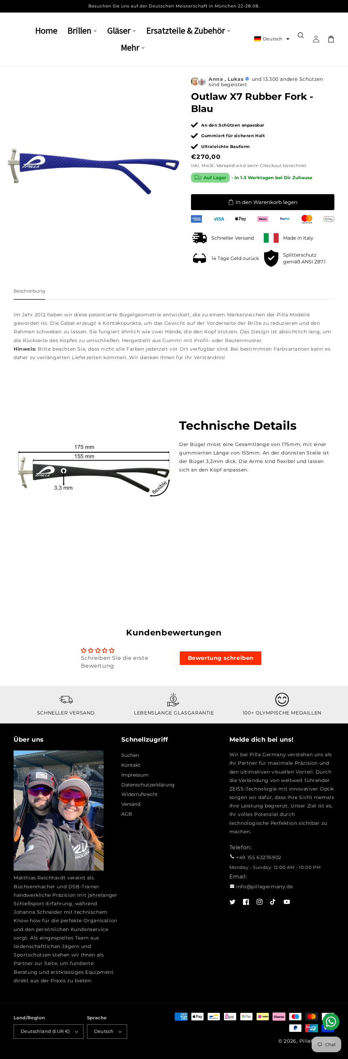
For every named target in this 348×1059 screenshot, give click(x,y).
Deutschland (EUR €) (45, 1031)
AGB (126, 814)
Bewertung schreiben (221, 658)
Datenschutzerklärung (148, 785)
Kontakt (130, 765)
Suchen (130, 755)
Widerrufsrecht (139, 794)
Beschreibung (29, 291)
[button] (272, 38)
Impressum (135, 775)
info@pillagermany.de (264, 887)
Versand (225, 165)
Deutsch (104, 1031)
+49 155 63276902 (258, 857)
